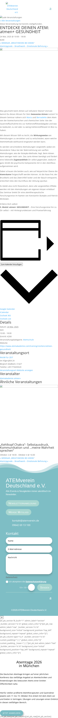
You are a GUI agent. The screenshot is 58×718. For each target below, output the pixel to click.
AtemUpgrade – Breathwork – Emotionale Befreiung (24, 46)
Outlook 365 (5, 315)
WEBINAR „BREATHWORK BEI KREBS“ (17, 43)
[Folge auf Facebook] (45, 605)
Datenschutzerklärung (36, 581)
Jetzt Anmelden (12, 713)
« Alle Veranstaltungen (10, 20)
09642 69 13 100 (21, 525)
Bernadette (42, 117)
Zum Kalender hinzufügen (11, 264)
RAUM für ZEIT (6, 357)
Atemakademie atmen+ (10, 378)
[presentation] (29, 387)
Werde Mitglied (18, 512)
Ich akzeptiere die (27, 581)
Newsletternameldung (22, 503)
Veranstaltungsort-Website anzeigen (16, 370)
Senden (44, 587)
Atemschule (28, 339)
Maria (29, 117)
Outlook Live (5, 318)
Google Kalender (7, 309)
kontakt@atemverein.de (25, 520)
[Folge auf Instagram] (50, 605)
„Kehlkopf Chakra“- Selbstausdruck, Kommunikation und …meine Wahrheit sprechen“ (27, 447)
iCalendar (4, 312)
